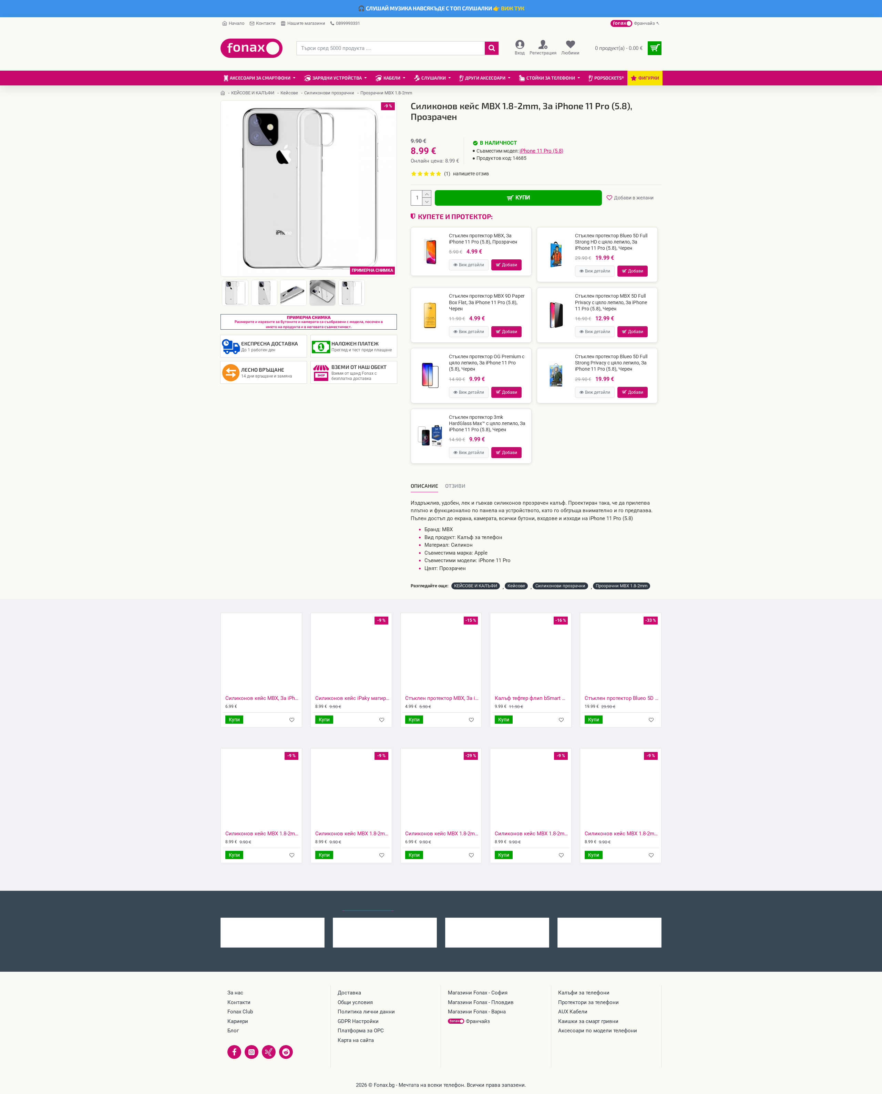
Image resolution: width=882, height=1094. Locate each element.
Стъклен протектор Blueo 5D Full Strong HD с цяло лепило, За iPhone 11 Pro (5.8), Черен (611, 242)
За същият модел (244, 904)
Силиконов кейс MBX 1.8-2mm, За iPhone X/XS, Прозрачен (532, 833)
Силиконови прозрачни (329, 92)
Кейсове (289, 92)
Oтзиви (455, 486)
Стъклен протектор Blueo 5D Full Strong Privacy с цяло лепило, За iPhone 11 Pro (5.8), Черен (611, 363)
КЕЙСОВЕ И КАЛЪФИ (252, 92)
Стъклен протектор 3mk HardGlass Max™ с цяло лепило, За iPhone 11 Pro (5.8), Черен (487, 423)
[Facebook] (234, 1052)
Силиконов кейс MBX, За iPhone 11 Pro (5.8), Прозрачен (262, 698)
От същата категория (305, 904)
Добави (509, 264)
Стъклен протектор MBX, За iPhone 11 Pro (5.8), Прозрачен (483, 239)
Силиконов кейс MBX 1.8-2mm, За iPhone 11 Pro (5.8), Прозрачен (285, 923)
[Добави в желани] (292, 719)
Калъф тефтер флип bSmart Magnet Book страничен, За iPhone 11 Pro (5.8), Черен (532, 698)
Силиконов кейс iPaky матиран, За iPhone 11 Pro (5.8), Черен (352, 698)
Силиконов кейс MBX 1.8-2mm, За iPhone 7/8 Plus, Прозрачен (442, 833)
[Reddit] (286, 1052)
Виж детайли (471, 264)
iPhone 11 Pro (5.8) (541, 151)
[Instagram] (251, 1052)
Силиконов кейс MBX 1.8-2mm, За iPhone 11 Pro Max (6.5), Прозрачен (262, 833)
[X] (269, 1052)
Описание (424, 486)
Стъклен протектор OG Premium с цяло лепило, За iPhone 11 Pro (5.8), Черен (486, 363)
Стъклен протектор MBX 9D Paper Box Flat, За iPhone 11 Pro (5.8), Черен (487, 302)
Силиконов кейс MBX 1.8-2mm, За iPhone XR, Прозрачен (622, 833)
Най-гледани (419, 904)
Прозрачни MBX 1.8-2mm (621, 585)
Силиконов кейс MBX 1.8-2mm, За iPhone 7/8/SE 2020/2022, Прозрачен (352, 833)
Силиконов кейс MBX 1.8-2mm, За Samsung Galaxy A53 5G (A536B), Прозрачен (398, 923)
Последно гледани (368, 904)
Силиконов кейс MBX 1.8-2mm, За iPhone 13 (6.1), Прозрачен (510, 923)
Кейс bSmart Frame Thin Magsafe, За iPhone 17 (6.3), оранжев (622, 923)
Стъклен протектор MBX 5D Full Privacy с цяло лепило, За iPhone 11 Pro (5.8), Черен (611, 302)
